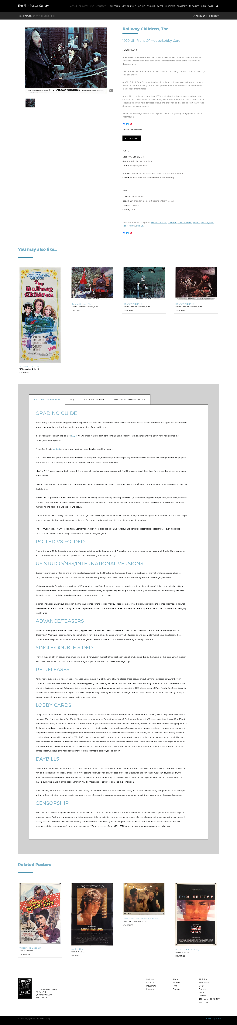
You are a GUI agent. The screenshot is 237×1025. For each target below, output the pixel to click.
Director (170, 6)
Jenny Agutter (207, 222)
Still (138, 226)
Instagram (151, 986)
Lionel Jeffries (128, 226)
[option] (66, 60)
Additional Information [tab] (46, 399)
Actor (160, 6)
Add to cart (131, 138)
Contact (101, 6)
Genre (141, 6)
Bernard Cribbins (159, 222)
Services (83, 6)
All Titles (115, 6)
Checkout (213, 16)
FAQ (92, 6)
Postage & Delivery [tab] (94, 399)
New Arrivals (129, 6)
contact (56, 449)
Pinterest (150, 989)
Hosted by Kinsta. (214, 1018)
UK (142, 226)
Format (151, 6)
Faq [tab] (72, 399)
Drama (196, 222)
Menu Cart (207, 6)
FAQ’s (74, 436)
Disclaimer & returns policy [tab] (129, 399)
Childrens (172, 222)
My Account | (200, 16)
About (73, 6)
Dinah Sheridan (184, 222)
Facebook (151, 982)
